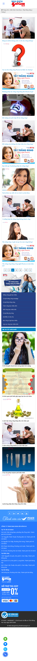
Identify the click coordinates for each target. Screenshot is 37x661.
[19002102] (5, 654)
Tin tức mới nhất (10, 329)
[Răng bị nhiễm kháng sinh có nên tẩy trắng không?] (18, 28)
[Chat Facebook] (5, 644)
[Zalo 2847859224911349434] (5, 649)
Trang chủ (6, 10)
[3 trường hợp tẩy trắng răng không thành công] (18, 206)
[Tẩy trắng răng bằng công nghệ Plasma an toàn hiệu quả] (18, 253)
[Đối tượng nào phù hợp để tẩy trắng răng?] (18, 105)
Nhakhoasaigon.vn (24, 625)
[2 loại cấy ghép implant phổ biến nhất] (18, 459)
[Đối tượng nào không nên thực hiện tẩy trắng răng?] (18, 131)
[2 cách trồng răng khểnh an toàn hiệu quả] (18, 433)
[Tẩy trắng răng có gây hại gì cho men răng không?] (18, 230)
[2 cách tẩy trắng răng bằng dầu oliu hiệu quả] (18, 408)
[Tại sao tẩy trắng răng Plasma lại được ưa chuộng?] (18, 55)
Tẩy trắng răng (27, 10)
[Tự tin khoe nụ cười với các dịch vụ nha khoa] (18, 179)
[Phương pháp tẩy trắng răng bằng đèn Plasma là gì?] (18, 81)
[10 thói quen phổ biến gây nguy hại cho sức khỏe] (18, 381)
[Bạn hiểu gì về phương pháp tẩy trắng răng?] (18, 155)
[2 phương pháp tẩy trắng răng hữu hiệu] (18, 488)
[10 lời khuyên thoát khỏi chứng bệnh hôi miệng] (18, 348)
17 (26, 270)
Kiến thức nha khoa (16, 10)
